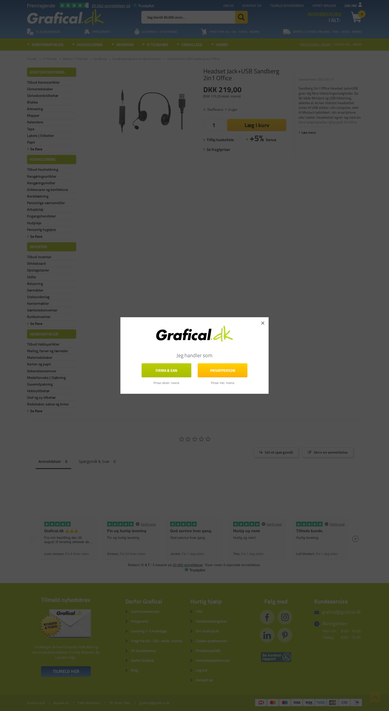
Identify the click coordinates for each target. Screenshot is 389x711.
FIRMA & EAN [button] (166, 370)
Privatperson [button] (222, 370)
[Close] (263, 323)
